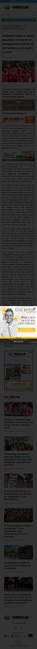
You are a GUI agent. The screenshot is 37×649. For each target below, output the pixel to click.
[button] (34, 309)
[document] (18, 324)
